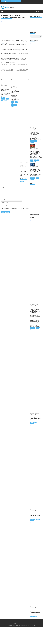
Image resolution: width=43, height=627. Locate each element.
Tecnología (37, 327)
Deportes (31, 160)
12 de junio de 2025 (5, 84)
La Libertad (3, 98)
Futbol (35, 160)
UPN (3, 43)
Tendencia (12, 106)
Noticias (7, 64)
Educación (3, 64)
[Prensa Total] (2, 11)
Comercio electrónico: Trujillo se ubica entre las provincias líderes (7, 70)
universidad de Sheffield (24, 64)
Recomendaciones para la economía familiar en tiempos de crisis (22, 70)
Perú (2, 100)
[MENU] (42, 11)
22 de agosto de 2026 (34, 127)
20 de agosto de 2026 (34, 148)
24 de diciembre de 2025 (35, 413)
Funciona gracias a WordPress (14, 625)
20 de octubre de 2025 (34, 606)
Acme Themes (32, 625)
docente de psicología (16, 64)
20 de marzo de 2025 (24, 162)
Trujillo (10, 64)
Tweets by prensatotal (34, 214)
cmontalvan (12, 19)
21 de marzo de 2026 (34, 304)
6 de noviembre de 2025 (35, 509)
